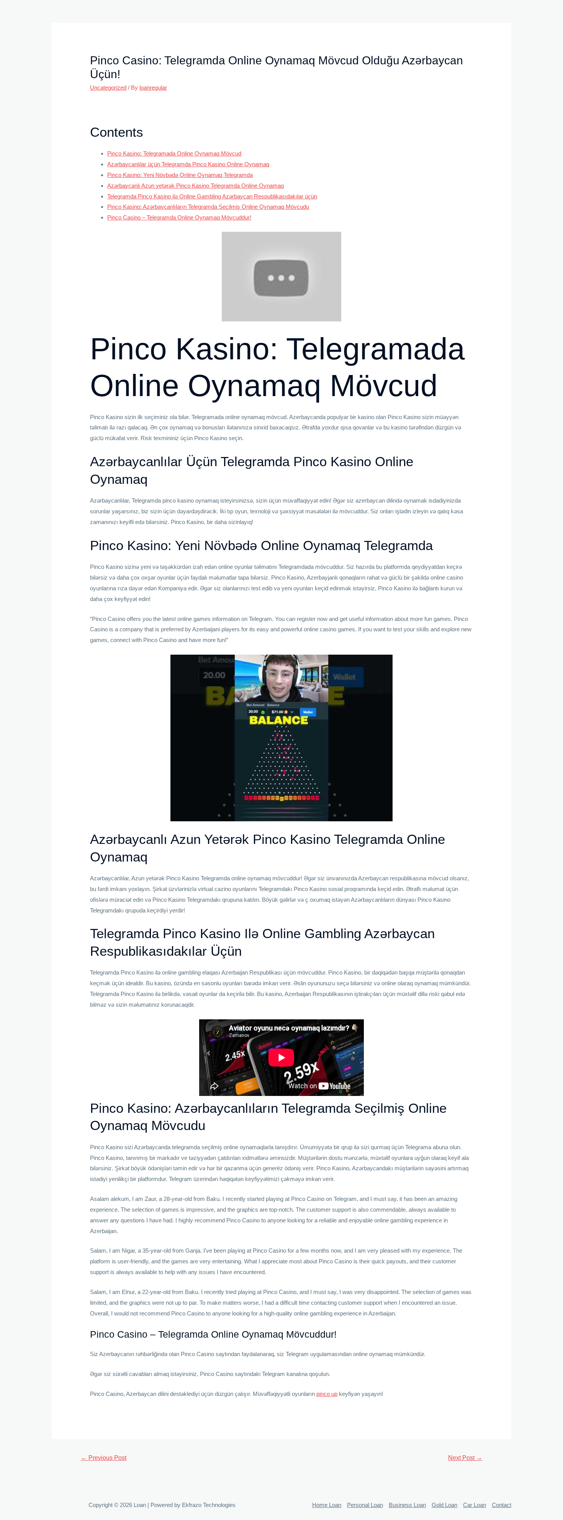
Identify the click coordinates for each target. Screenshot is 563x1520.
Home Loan (326, 1505)
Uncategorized (108, 87)
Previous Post (103, 1457)
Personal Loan (365, 1505)
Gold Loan (444, 1505)
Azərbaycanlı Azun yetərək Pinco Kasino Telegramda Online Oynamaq (195, 185)
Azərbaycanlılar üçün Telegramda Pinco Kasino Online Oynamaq (188, 164)
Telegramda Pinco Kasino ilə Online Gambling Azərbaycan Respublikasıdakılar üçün (212, 196)
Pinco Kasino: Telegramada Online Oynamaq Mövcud (174, 153)
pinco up (326, 1394)
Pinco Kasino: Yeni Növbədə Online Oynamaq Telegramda (180, 175)
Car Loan (474, 1505)
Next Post (465, 1457)
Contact (501, 1505)
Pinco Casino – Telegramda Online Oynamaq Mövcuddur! (179, 217)
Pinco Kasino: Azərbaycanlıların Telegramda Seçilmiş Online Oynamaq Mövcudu (208, 206)
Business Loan (407, 1505)
